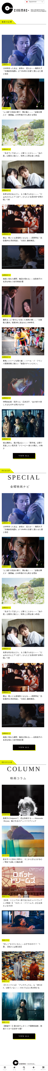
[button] (43, 582)
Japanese (32, 2)
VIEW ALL (24, 456)
